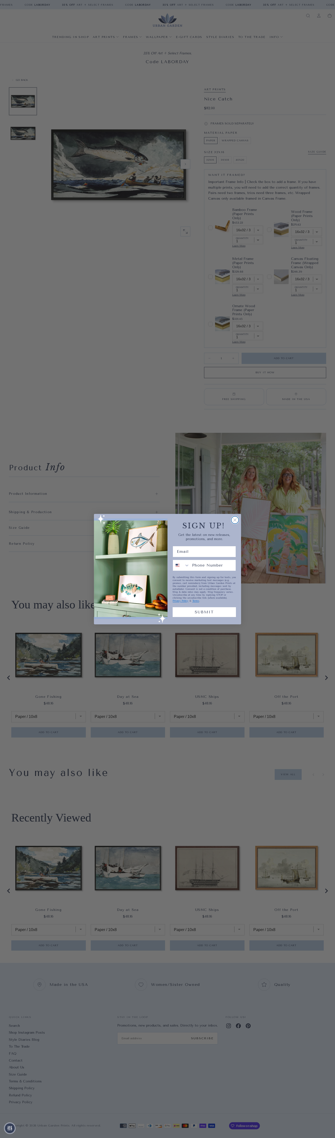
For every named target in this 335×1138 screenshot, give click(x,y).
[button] (10, 1128)
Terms (195, 600)
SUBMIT (204, 612)
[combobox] (181, 565)
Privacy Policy (180, 600)
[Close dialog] (235, 520)
